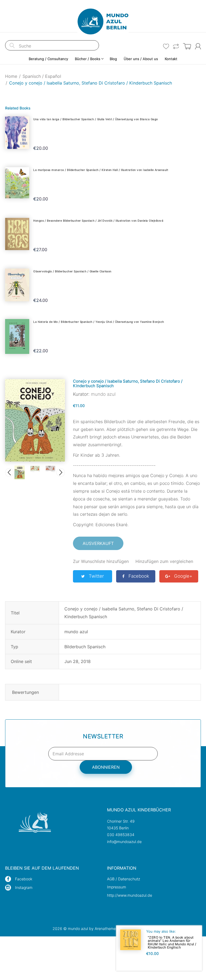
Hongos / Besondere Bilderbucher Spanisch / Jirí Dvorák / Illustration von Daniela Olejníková (98, 220)
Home (11, 76)
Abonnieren (106, 767)
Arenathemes (106, 928)
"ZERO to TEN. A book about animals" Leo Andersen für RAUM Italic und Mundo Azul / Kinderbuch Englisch (172, 942)
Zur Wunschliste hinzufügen (101, 561)
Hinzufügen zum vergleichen (164, 561)
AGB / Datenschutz (123, 879)
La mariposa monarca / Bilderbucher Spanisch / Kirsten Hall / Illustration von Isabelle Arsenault (100, 169)
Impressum (116, 887)
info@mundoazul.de (124, 841)
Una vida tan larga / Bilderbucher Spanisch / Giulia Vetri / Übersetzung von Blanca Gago (95, 119)
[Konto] (198, 46)
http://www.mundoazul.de (129, 895)
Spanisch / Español (42, 76)
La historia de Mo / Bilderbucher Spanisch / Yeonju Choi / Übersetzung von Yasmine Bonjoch (98, 321)
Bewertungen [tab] (25, 692)
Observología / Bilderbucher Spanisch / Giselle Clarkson (72, 271)
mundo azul (103, 394)
